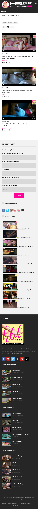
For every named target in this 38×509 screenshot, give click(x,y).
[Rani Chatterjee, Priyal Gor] (6, 436)
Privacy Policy (12, 503)
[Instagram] (17, 359)
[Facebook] (4, 359)
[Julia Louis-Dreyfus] (6, 486)
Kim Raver (15, 463)
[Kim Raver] (6, 465)
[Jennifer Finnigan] (6, 458)
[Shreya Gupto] (6, 415)
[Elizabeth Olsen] (6, 472)
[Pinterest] (22, 359)
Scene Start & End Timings (10, 177)
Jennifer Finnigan (18, 456)
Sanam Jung (16, 370)
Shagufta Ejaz (16, 384)
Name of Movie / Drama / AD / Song (13, 153)
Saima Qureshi (17, 398)
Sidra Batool (16, 391)
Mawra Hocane (17, 377)
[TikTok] (27, 359)
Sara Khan (15, 420)
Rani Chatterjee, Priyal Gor (20, 434)
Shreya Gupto (16, 413)
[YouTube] (8, 359)
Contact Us (16, 506)
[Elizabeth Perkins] (6, 479)
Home (4, 503)
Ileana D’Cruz (6, 54)
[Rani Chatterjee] (6, 443)
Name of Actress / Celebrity (11, 161)
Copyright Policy (25, 503)
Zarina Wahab (16, 427)
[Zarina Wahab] (6, 429)
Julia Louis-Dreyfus (18, 484)
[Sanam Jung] (6, 372)
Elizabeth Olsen (17, 470)
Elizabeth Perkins (17, 477)
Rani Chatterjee (17, 441)
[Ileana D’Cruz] (19, 42)
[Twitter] (13, 359)
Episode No (5, 169)
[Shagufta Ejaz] (6, 386)
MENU (4, 11)
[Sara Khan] (6, 422)
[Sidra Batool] (6, 393)
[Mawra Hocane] (6, 379)
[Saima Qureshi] (6, 400)
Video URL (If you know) (9, 185)
